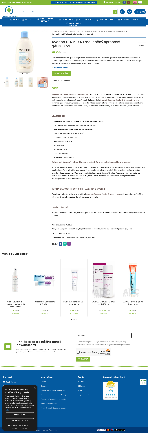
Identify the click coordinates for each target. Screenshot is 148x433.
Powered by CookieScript (20, 428)
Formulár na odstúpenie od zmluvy (53, 408)
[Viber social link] (69, 244)
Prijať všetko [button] (19, 415)
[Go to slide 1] (22, 73)
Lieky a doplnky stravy (46, 19)
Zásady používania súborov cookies (53, 399)
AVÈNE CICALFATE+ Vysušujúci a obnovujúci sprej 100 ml (15, 304)
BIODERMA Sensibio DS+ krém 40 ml (74, 303)
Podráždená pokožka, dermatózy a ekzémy (109, 31)
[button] (5, 82)
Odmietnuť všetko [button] (20, 421)
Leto (27, 20)
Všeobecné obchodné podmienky (53, 390)
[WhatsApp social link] (65, 244)
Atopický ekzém (66, 229)
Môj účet (81, 381)
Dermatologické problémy (80, 31)
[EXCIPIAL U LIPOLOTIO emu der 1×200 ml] (103, 280)
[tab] (55, 88)
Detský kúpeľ (78, 229)
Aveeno (142, 45)
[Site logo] (10, 11)
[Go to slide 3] (27, 73)
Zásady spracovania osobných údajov (54, 395)
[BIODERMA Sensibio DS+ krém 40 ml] (74, 280)
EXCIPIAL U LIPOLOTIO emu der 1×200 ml (103, 303)
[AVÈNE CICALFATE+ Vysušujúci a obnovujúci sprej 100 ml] (15, 280)
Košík (80, 390)
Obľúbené (81, 386)
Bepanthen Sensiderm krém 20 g (45, 303)
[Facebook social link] (124, 2)
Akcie (15, 20)
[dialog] (19, 408)
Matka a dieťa (85, 20)
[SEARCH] (115, 12)
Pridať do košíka (61, 73)
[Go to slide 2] (24, 73)
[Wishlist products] (129, 11)
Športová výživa (106, 20)
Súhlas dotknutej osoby (49, 403)
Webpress (53, 430)
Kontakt (43, 386)
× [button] (35, 388)
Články (43, 381)
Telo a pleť (66, 20)
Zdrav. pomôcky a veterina (75, 24)
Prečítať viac (9, 410)
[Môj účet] (122, 11)
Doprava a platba (84, 395)
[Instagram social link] (128, 2)
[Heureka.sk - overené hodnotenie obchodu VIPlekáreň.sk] (110, 390)
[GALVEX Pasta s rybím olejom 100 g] (132, 280)
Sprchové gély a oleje (125, 229)
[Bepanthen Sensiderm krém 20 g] (44, 280)
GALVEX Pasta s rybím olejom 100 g (133, 303)
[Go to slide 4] (29, 73)
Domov (54, 31)
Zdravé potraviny (128, 20)
